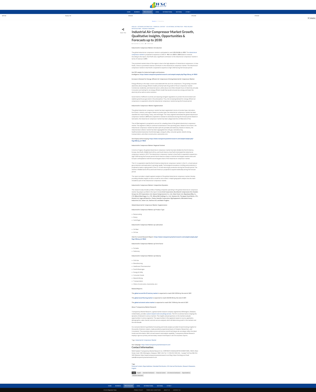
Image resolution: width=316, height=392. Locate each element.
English (134, 26)
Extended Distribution (145, 26)
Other (188, 12)
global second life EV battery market (146, 293)
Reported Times (112, 390)
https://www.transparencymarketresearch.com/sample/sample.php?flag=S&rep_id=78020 (168, 74)
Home (128, 12)
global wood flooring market (144, 298)
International (167, 12)
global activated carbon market (145, 302)
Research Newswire (148, 28)
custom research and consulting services (158, 314)
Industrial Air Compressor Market (145, 340)
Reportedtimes (136, 28)
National (179, 12)
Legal (157, 12)
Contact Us (176, 390)
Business (137, 12)
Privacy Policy (138, 390)
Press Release (147, 12)
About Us (167, 390)
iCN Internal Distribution (174, 26)
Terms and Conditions (153, 390)
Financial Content (159, 26)
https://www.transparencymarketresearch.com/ (155, 345)
